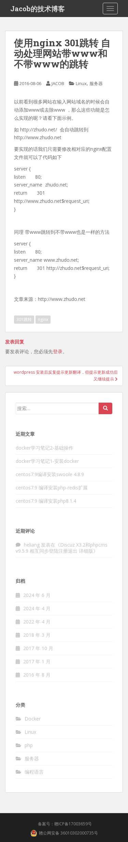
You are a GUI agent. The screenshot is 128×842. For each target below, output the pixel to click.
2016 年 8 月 (37, 674)
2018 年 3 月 (37, 635)
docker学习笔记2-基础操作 (44, 447)
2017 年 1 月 (37, 661)
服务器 (96, 83)
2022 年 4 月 (37, 621)
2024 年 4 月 (37, 608)
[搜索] (105, 408)
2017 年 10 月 (38, 648)
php (29, 745)
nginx (43, 319)
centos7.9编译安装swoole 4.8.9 (50, 474)
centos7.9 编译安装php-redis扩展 (52, 487)
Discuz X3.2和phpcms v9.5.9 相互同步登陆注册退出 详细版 (62, 547)
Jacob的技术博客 (37, 8)
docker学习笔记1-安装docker (47, 461)
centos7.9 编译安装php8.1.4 (46, 501)
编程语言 (34, 771)
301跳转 (24, 319)
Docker (33, 718)
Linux (81, 83)
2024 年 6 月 (37, 595)
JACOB (58, 83)
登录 (57, 351)
